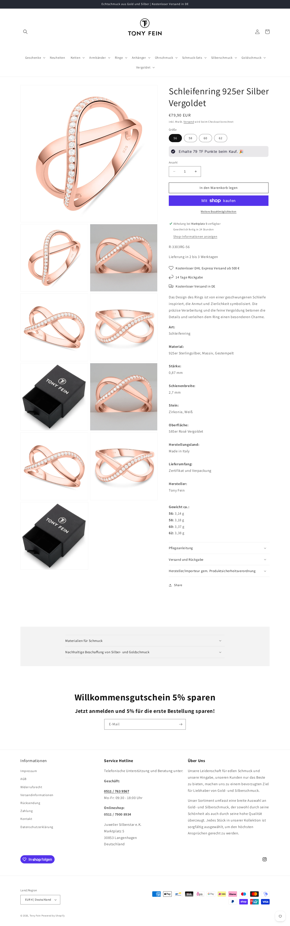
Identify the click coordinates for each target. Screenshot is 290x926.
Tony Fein (35, 915)
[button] (25, 32)
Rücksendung (30, 803)
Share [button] (178, 585)
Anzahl (173, 162)
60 (205, 138)
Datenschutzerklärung (36, 827)
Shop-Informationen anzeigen (195, 236)
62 (220, 138)
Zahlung (26, 811)
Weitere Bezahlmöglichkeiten (219, 211)
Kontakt (26, 819)
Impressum (28, 771)
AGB (23, 779)
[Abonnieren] (181, 724)
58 (190, 138)
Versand (189, 121)
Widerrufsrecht (31, 787)
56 (175, 138)
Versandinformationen (36, 795)
